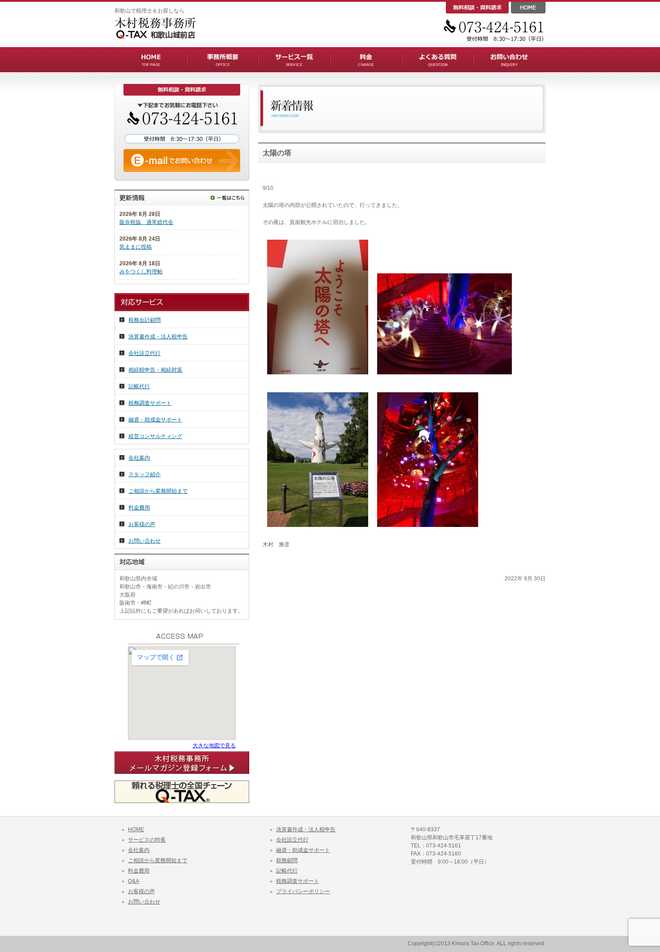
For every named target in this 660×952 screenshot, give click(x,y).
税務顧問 (287, 860)
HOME (136, 829)
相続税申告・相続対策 (155, 370)
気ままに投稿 (135, 247)
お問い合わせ (144, 541)
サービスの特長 (147, 840)
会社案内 (139, 458)
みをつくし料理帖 (141, 271)
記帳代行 (139, 386)
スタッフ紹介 (144, 474)
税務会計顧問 (144, 320)
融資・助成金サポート (155, 420)
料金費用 (139, 508)
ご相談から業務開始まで (158, 491)
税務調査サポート (150, 403)
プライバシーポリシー (303, 891)
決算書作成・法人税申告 (158, 336)
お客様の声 (141, 524)
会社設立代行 (144, 353)
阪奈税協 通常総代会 (146, 222)
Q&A (133, 881)
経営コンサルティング (155, 436)
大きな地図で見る (214, 745)
